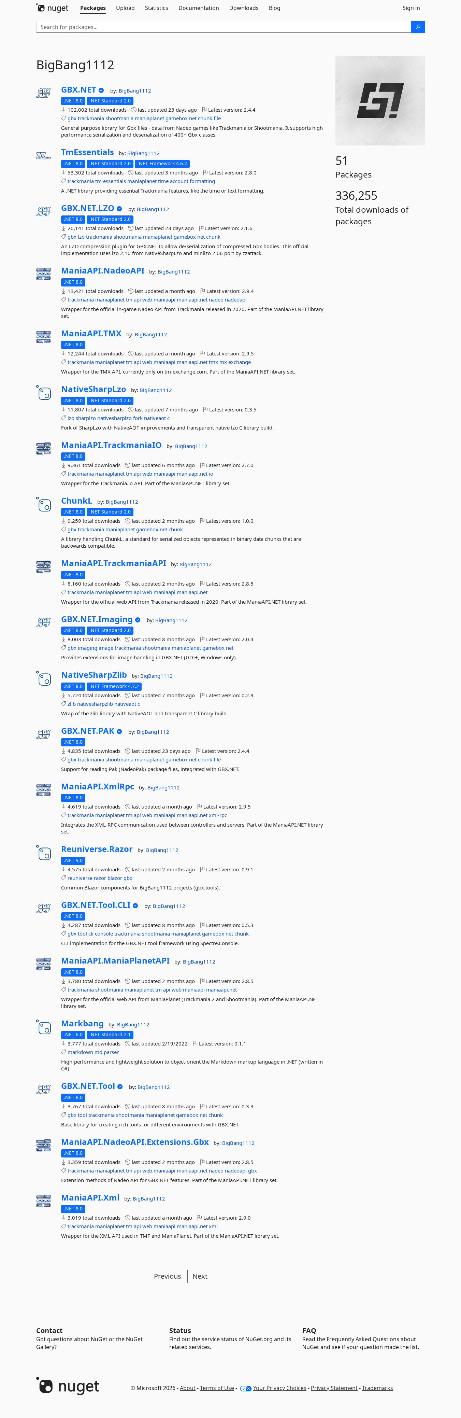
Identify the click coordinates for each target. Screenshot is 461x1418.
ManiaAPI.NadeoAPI (102, 270)
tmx (213, 362)
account (179, 181)
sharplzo (86, 418)
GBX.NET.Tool (88, 1086)
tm (98, 181)
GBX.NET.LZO (87, 208)
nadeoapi (236, 299)
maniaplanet (149, 118)
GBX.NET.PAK (87, 730)
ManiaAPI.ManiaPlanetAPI (115, 960)
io (211, 473)
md (98, 1052)
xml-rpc (218, 815)
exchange (239, 362)
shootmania (119, 118)
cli (90, 933)
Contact (49, 1330)
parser (111, 1052)
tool (82, 933)
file (217, 118)
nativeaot (155, 418)
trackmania (91, 118)
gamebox (176, 118)
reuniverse (80, 877)
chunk (205, 118)
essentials (114, 181)
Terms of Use (217, 1388)
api (137, 299)
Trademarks (377, 1388)
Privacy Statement (334, 1388)
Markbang (82, 1023)
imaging (87, 647)
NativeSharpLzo (93, 389)
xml (213, 1226)
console (104, 933)
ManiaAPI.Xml (90, 1197)
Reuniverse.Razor (97, 849)
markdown (80, 1052)
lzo (81, 236)
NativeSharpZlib (94, 674)
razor (100, 877)
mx (223, 362)
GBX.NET (78, 89)
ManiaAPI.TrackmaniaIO (111, 445)
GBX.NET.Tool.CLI (95, 905)
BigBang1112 (135, 90)
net (193, 118)
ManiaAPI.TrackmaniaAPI (113, 563)
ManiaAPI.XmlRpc (97, 786)
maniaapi (164, 299)
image (106, 647)
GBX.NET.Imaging (97, 619)
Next (199, 1276)
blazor (114, 877)
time (163, 181)
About (188, 1388)
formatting (202, 181)
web (147, 299)
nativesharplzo (114, 418)
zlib (72, 703)
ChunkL (76, 500)
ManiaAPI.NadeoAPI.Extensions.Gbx (135, 1142)
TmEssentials (87, 152)
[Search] (418, 27)
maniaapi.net (192, 299)
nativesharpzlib (95, 703)
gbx (72, 118)
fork (138, 418)
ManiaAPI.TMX (91, 333)
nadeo (216, 299)
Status (180, 1330)
